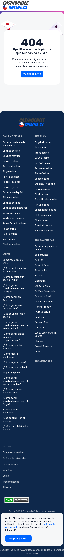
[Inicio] (16, 5)
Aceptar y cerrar (18, 538)
